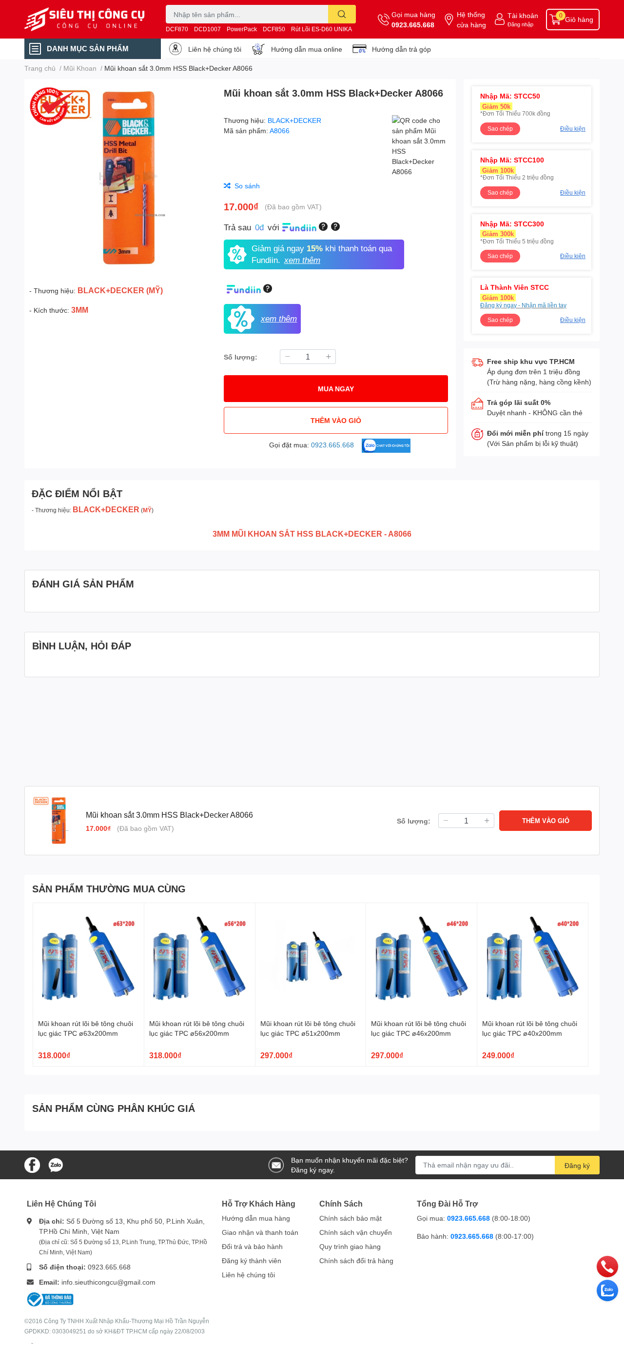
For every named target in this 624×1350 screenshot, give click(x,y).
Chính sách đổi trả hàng (356, 1260)
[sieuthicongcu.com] (84, 19)
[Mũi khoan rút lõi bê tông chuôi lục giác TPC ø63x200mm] (88, 958)
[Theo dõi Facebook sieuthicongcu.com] (32, 1164)
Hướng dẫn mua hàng (256, 1218)
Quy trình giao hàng (350, 1246)
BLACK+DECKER (294, 120)
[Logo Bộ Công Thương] (50, 1298)
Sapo (32, 1343)
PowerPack (242, 29)
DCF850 (274, 29)
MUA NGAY (336, 388)
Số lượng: (240, 357)
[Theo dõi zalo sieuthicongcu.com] (55, 1164)
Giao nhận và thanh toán (260, 1232)
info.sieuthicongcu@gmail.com (108, 1282)
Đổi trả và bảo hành (252, 1246)
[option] (120, 178)
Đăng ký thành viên (251, 1260)
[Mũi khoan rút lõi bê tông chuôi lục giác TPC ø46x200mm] (421, 958)
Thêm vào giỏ (336, 420)
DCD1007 (207, 29)
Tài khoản (522, 15)
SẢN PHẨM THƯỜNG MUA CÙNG (109, 888)
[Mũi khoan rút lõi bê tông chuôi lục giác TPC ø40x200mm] (532, 958)
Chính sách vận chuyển (355, 1232)
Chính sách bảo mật (350, 1218)
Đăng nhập (520, 24)
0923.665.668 (412, 24)
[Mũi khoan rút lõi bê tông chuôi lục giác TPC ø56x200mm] (199, 958)
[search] (342, 14)
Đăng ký (577, 1165)
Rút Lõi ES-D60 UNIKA (321, 29)
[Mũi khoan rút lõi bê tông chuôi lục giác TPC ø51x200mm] (310, 958)
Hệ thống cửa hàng (471, 19)
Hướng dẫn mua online (306, 49)
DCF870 (177, 29)
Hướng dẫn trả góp (401, 49)
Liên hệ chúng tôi (214, 49)
